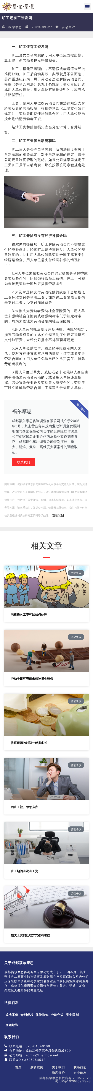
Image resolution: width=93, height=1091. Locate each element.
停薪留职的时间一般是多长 (29, 743)
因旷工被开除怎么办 (24, 807)
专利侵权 (27, 1014)
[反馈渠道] (58, 515)
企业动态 (80, 1073)
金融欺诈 (11, 1025)
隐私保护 (58, 1073)
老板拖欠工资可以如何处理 (29, 614)
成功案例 (11, 1014)
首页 (18, 1067)
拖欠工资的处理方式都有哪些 (30, 935)
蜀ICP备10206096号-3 (73, 1081)
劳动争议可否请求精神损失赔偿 (32, 678)
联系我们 (23, 462)
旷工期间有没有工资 (24, 871)
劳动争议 (68, 27)
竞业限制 (72, 1014)
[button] (87, 6)
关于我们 (58, 1067)
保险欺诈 (42, 1014)
